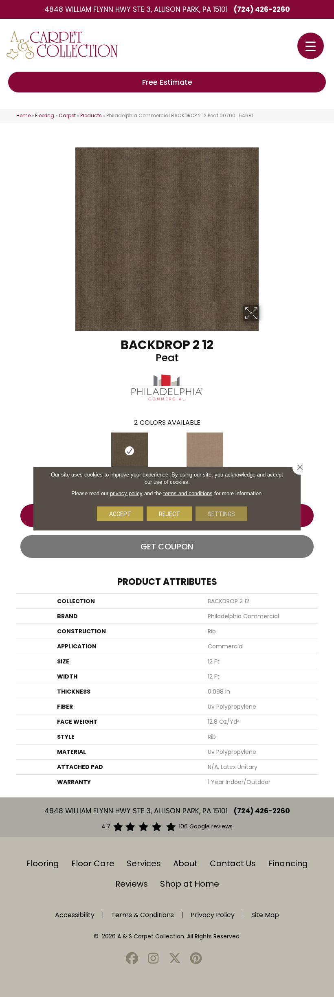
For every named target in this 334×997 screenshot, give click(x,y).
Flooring (44, 115)
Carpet (67, 115)
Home (23, 115)
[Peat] (129, 450)
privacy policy (126, 493)
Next (322, 450)
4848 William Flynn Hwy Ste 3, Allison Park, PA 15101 (136, 9)
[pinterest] (196, 958)
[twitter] (174, 958)
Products (91, 115)
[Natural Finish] (204, 450)
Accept (120, 514)
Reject (169, 514)
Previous (12, 450)
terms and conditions (188, 493)
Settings (221, 514)
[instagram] (153, 958)
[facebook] (132, 958)
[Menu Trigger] (310, 46)
